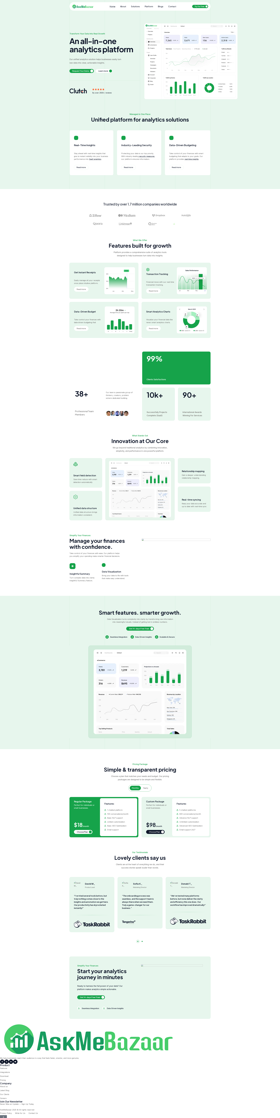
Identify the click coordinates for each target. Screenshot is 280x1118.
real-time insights (192, 159)
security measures (146, 156)
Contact (172, 6)
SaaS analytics (95, 159)
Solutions (135, 6)
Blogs (160, 6)
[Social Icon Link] (2, 1062)
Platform (149, 6)
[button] (137, 941)
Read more (81, 167)
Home (112, 6)
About (123, 6)
